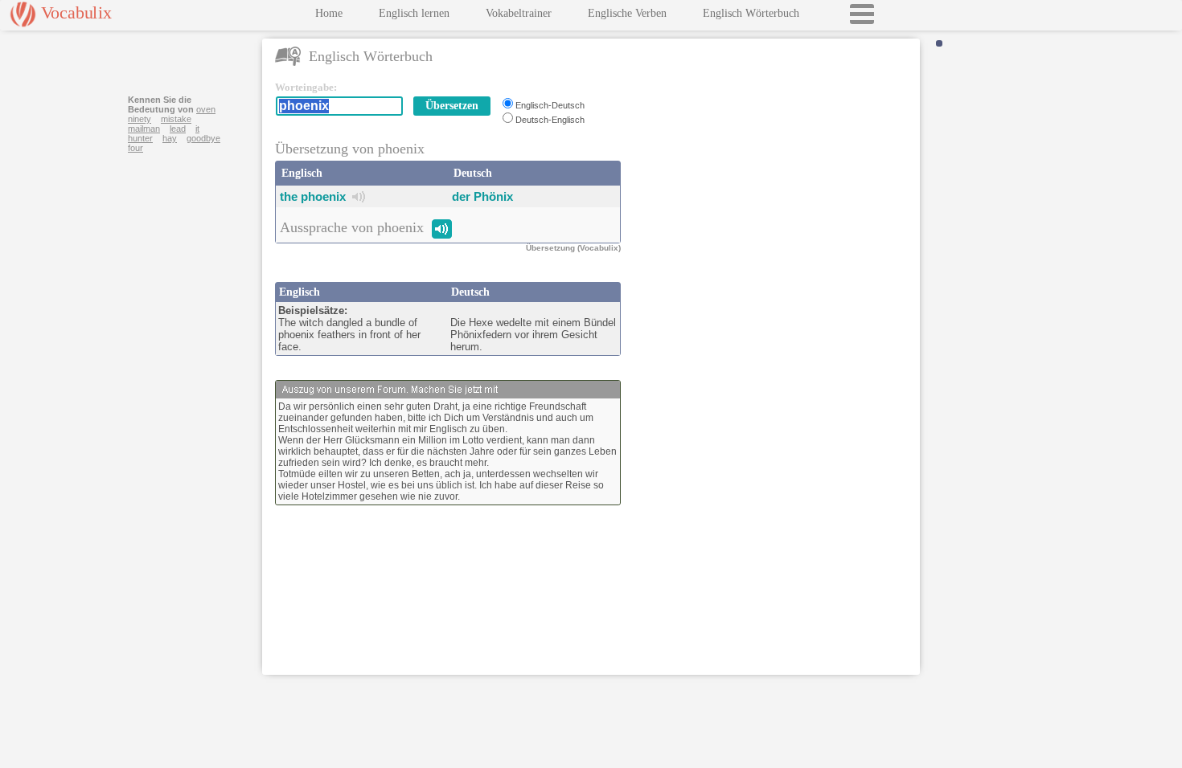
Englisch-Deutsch (550, 105)
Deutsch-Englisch (550, 120)
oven (205, 109)
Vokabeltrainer (519, 13)
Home (329, 13)
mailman (144, 128)
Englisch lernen (414, 13)
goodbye (203, 138)
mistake (176, 119)
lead (178, 128)
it (197, 128)
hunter (140, 138)
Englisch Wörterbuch (751, 13)
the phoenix (313, 196)
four (135, 148)
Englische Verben (627, 13)
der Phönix (482, 196)
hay (169, 138)
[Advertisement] (773, 181)
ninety (139, 119)
